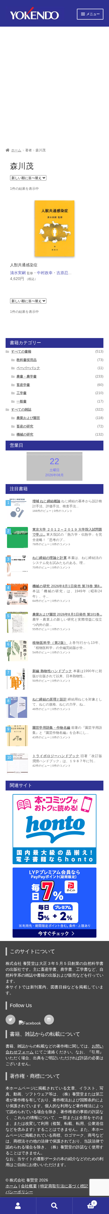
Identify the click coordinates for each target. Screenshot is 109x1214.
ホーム (16, 150)
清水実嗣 (18, 272)
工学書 (21, 393)
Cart (84, 1201)
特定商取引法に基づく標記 (64, 1186)
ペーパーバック (28, 368)
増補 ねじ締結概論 (46, 501)
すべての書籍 (21, 351)
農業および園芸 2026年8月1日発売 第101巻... (67, 614)
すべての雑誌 (21, 409)
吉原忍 (62, 272)
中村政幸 (45, 272)
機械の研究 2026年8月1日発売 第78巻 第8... (67, 586)
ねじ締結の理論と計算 (49, 558)
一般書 (21, 401)
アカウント (18, 1205)
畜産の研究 (24, 426)
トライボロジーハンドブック (56, 756)
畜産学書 (23, 385)
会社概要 (29, 1186)
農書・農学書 (26, 376)
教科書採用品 (26, 360)
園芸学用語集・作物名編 (51, 728)
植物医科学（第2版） (50, 643)
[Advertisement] (54, 85)
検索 (54, 1205)
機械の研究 (24, 434)
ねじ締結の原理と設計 (49, 699)
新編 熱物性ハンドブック (52, 671)
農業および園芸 (28, 418)
